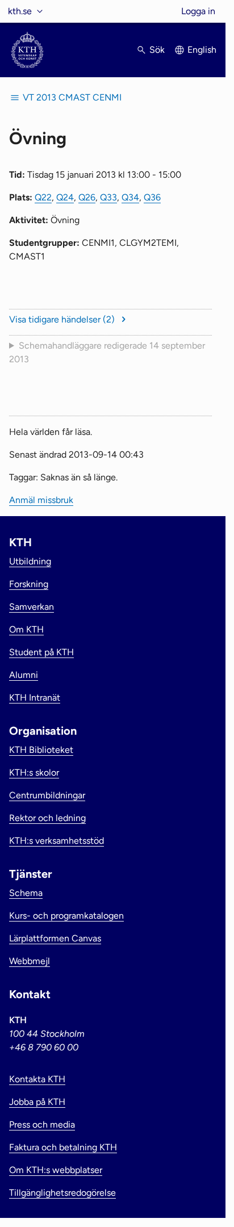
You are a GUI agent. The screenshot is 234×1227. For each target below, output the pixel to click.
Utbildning (30, 561)
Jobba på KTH (37, 1101)
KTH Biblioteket (41, 749)
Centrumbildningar (47, 795)
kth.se (20, 11)
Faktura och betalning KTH (63, 1147)
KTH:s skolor (34, 772)
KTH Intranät (34, 697)
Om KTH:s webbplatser (55, 1170)
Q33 (108, 197)
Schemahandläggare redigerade (107, 352)
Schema (26, 892)
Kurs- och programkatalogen (66, 915)
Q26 (86, 197)
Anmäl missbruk (41, 500)
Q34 (130, 197)
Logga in (198, 11)
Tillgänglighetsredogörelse (62, 1192)
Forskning (28, 584)
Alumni (23, 674)
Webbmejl (29, 961)
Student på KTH (41, 652)
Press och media (42, 1124)
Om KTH (26, 629)
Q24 (65, 197)
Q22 (43, 197)
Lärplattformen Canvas (55, 938)
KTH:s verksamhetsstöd (56, 840)
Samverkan (31, 606)
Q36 (152, 197)
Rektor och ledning (47, 818)
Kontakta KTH (37, 1079)
